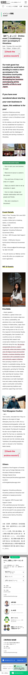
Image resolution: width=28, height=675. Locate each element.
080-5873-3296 (7, 587)
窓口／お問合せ (5, 673)
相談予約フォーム (10, 572)
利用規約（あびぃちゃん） (9, 668)
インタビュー (10, 6)
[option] (3, 6)
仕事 (20, 6)
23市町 (16, 6)
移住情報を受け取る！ (19, 673)
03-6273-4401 (7, 591)
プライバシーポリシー (8, 666)
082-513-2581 (7, 648)
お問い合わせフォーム (11, 580)
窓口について (8, 576)
